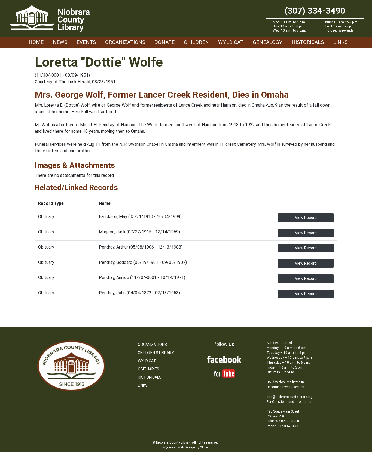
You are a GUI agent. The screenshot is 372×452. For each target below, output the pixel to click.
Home (36, 42)
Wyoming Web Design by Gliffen (186, 447)
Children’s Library (156, 353)
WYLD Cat (230, 42)
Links (340, 42)
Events (86, 42)
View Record (306, 217)
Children (196, 42)
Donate (164, 42)
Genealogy (267, 42)
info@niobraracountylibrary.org (289, 397)
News (60, 42)
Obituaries (148, 369)
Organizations (125, 42)
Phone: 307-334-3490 (282, 426)
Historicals (308, 42)
